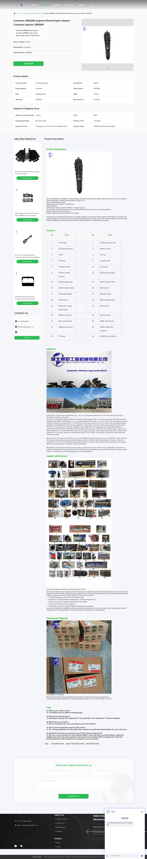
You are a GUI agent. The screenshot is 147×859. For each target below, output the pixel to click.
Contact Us (69, 5)
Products (45, 5)
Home (34, 5)
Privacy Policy (37, 857)
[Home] (21, 5)
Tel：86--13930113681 (23, 821)
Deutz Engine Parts (92, 743)
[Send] (142, 856)
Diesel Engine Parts (35, 13)
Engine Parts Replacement (75, 743)
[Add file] (107, 856)
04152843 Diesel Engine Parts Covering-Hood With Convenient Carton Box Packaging (25, 299)
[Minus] (142, 811)
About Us (56, 5)
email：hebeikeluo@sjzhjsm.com (27, 825)
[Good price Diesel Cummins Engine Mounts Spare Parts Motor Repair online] (27, 155)
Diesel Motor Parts (58, 743)
